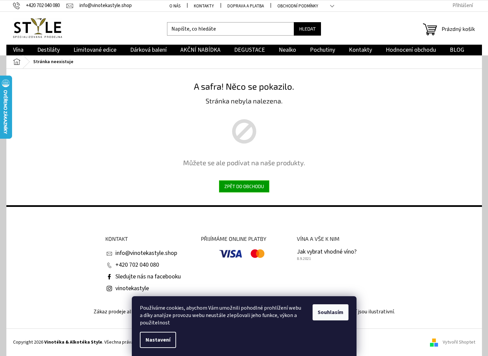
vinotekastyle (132, 288)
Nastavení (158, 340)
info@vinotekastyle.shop (146, 253)
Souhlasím (330, 312)
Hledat (307, 29)
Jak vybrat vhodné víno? (327, 252)
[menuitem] (18, 50)
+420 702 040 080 (137, 265)
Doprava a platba (245, 6)
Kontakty (204, 6)
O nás (174, 6)
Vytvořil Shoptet (459, 342)
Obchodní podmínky (297, 6)
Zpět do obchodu (244, 186)
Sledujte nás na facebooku (148, 276)
